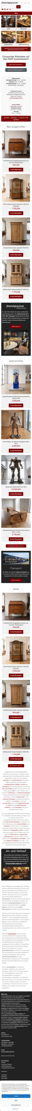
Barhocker (11, 793)
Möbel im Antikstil (12, 841)
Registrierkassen (23, 803)
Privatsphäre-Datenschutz (8, 1068)
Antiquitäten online (16, 830)
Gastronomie (20, 797)
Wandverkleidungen (24, 793)
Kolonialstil (18, 807)
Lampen (16, 801)
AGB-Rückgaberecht (6, 1066)
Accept (16, 1096)
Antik (9, 805)
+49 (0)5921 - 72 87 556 (7, 1042)
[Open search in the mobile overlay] (11, 6)
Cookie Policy (15, 1108)
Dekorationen (17, 780)
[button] (4, 342)
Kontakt (3, 1062)
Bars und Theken (7, 788)
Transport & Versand (6, 1064)
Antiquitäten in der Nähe (18, 838)
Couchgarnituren (9, 784)
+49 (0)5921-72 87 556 (16, 106)
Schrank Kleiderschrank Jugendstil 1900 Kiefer (16, 248)
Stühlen (17, 784)
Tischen (22, 784)
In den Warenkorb (16, 169)
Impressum (4, 1071)
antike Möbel (12, 934)
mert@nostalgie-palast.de (16, 98)
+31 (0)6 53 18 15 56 (6, 1046)
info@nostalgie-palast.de (13, 863)
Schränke (3, 1008)
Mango (27, 1008)
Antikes (3, 1005)
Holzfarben (4, 1076)
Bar (13, 791)
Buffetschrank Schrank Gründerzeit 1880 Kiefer (16, 289)
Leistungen (4, 1075)
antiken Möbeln (22, 824)
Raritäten (6, 780)
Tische (10, 1008)
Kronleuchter (7, 803)
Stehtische (10, 1019)
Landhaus (7, 807)
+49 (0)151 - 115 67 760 (7, 1044)
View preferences (16, 1105)
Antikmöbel (13, 834)
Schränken (5, 786)
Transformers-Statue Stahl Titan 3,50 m (16, 487)
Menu (16, 13)
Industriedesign (21, 805)
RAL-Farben (4, 1078)
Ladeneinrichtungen (9, 799)
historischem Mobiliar (12, 822)
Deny (16, 1100)
